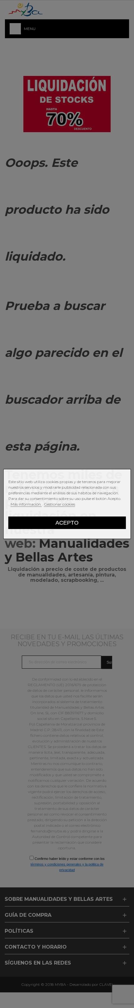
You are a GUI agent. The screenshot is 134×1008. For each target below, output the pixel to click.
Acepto (67, 522)
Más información (26, 504)
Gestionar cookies (59, 504)
